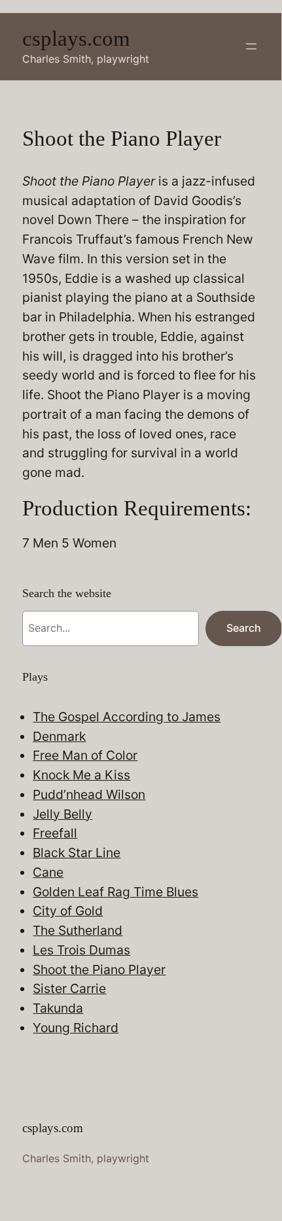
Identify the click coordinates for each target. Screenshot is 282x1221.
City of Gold (68, 911)
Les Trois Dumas (81, 950)
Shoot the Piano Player (99, 969)
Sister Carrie (69, 988)
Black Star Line (76, 852)
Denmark (59, 736)
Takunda (58, 1008)
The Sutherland (77, 930)
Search (243, 627)
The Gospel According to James (126, 716)
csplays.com (76, 38)
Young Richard (75, 1027)
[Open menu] (251, 46)
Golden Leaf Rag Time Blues (115, 892)
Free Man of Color (85, 755)
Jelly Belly (62, 814)
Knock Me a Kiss (81, 775)
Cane (48, 872)
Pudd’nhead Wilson (89, 794)
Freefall (55, 833)
